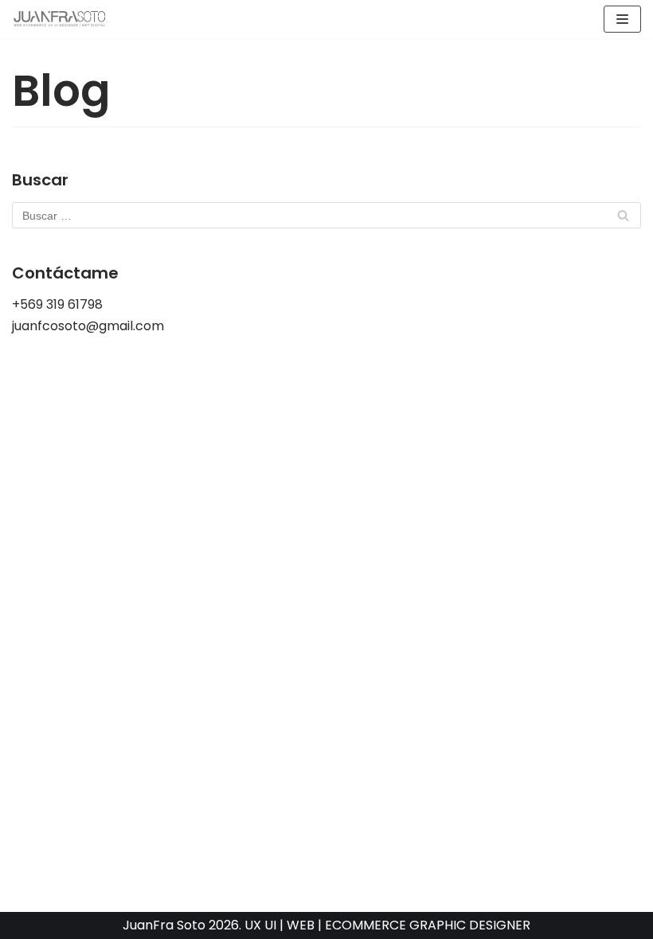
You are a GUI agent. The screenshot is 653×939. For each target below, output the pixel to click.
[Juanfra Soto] (60, 19)
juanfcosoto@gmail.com (88, 326)
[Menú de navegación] (622, 19)
